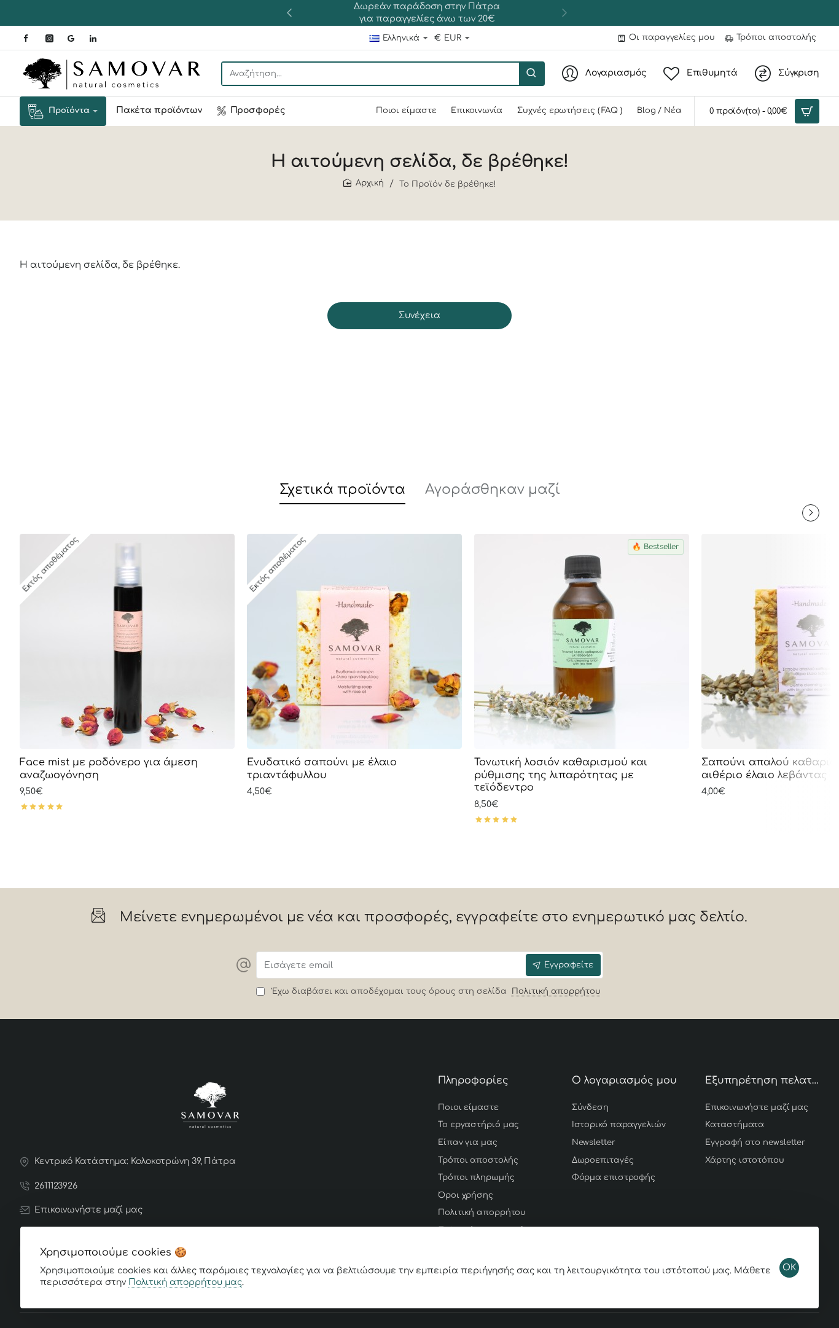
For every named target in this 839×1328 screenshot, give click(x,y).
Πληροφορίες (473, 1080)
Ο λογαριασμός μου (624, 1080)
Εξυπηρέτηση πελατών (762, 1080)
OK (789, 1267)
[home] (363, 183)
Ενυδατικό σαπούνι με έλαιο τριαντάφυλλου (322, 769)
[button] (289, 12)
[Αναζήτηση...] (531, 74)
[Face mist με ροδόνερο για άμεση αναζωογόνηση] (127, 641)
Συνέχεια (419, 315)
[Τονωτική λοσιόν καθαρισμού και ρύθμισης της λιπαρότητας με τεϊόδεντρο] (581, 641)
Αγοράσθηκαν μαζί (492, 489)
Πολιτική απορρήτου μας (185, 1282)
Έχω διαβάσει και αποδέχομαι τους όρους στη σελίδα (434, 991)
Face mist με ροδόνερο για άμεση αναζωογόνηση (109, 769)
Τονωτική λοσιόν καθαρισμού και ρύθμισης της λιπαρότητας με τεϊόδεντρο (560, 775)
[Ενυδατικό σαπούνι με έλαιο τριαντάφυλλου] (354, 641)
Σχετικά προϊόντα (342, 489)
